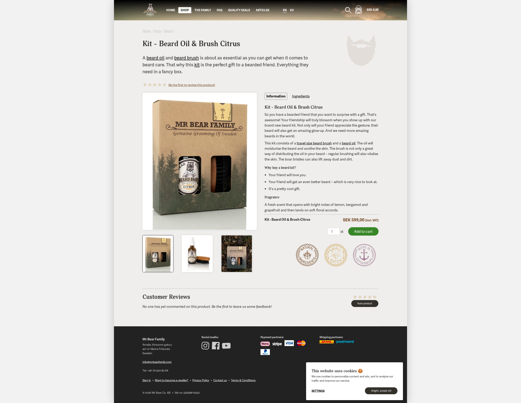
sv (292, 10)
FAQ (219, 10)
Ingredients (301, 96)
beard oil (155, 58)
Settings (318, 391)
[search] (348, 10)
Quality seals (239, 10)
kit (197, 64)
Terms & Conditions (243, 380)
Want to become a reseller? (171, 380)
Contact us (220, 380)
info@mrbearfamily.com (157, 362)
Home (170, 10)
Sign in (146, 380)
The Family (203, 10)
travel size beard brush (314, 143)
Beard (168, 31)
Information (276, 96)
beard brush (186, 58)
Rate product (364, 303)
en (285, 10)
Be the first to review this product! (192, 85)
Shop (185, 10)
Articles (262, 10)
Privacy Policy (200, 380)
